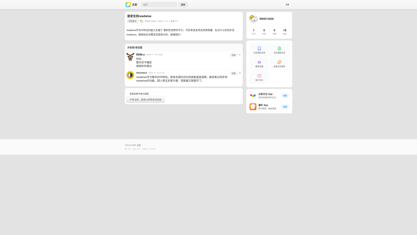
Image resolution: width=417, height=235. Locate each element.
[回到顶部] (410, 227)
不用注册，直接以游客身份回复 (145, 99)
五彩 (287, 4)
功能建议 (132, 21)
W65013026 (150, 21)
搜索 (183, 4)
